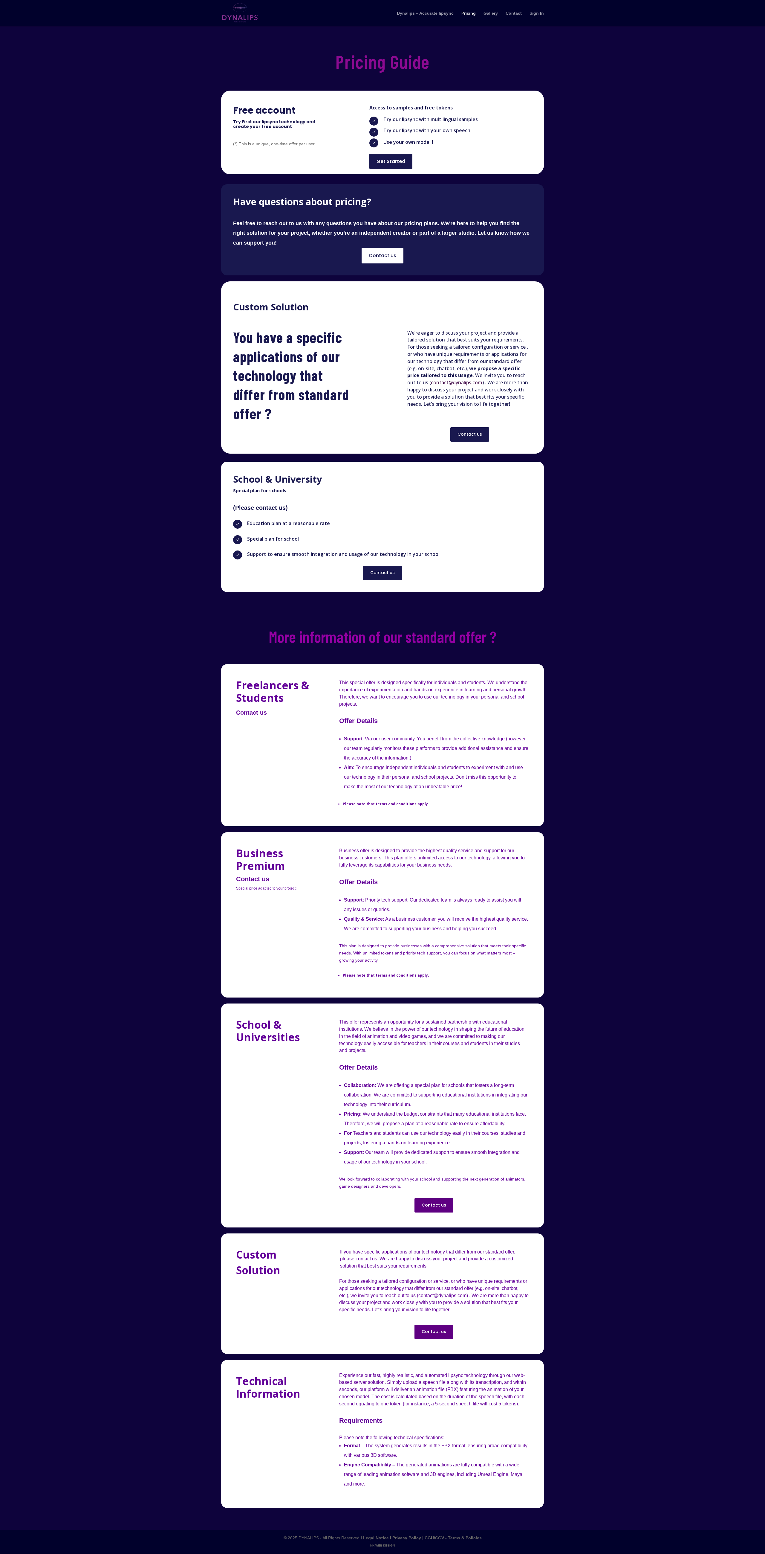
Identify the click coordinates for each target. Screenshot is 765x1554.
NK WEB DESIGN (382, 1545)
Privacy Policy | (408, 1537)
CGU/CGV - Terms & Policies (453, 1537)
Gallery (491, 13)
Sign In (537, 13)
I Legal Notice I (376, 1537)
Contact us (382, 255)
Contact (514, 13)
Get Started (391, 161)
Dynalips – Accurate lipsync (425, 13)
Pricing (468, 13)
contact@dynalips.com (456, 382)
